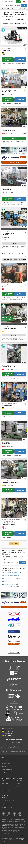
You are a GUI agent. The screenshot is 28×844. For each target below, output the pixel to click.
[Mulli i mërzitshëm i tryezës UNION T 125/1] (14, 79)
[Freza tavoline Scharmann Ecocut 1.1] (14, 313)
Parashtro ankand (14, 162)
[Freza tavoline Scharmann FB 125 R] (14, 353)
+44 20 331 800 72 (9, 729)
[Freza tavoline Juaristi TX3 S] (14, 273)
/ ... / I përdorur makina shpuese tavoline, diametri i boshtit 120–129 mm (15, 8)
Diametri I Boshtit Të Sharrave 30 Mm (12, 572)
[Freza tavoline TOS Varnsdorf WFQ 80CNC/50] (14, 218)
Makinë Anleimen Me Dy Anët (10, 584)
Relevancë (21, 19)
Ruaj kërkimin (14, 543)
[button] (26, 1)
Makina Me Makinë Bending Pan (10, 575)
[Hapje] (14, 67)
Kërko (24, 5)
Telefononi (21, 59)
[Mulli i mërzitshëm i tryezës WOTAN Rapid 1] (14, 392)
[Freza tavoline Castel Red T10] (14, 176)
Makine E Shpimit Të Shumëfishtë (11, 578)
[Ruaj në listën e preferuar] (25, 49)
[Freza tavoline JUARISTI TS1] (14, 431)
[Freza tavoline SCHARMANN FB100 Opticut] (14, 469)
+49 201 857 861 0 (9, 731)
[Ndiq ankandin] (25, 232)
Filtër (8, 19)
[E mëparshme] (2, 37)
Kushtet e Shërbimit (21, 839)
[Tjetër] (25, 37)
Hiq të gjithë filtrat (8, 23)
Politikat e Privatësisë (10, 839)
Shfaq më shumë (14, 587)
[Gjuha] (24, 1)
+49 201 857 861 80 (10, 733)
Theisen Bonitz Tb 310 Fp (14, 742)
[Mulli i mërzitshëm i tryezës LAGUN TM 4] (14, 37)
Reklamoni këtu (14, 652)
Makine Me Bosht (6, 581)
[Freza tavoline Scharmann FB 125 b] (14, 117)
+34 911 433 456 (9, 736)
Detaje (15, 243)
